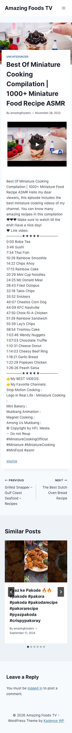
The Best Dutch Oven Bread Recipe (54, 489)
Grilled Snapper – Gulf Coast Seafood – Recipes (18, 492)
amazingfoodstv (20, 112)
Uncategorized (17, 56)
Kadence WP (54, 721)
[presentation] (36, 561)
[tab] (28, 647)
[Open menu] (63, 8)
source (11, 461)
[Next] (61, 592)
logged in (35, 688)
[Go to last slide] (11, 592)
